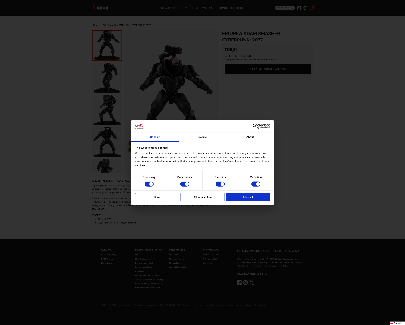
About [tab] (250, 137)
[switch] (184, 184)
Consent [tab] (155, 137)
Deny (157, 197)
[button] (397, 323)
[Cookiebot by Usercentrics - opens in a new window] (256, 126)
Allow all (248, 197)
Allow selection (202, 197)
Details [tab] (202, 137)
